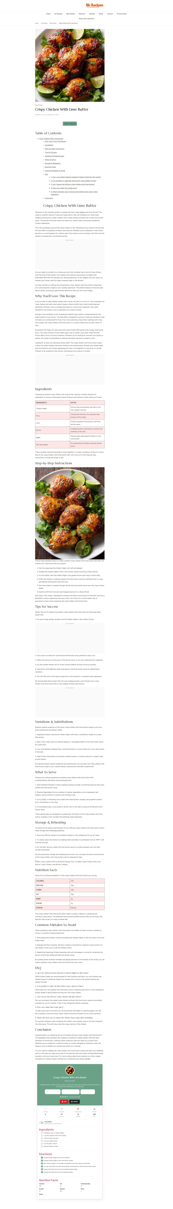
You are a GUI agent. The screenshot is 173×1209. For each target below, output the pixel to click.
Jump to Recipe (70, 124)
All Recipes (58, 14)
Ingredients (49, 145)
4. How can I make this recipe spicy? (64, 188)
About (101, 14)
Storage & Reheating (52, 163)
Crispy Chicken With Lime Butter (51, 139)
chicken (82, 212)
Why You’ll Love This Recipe (55, 141)
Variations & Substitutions (54, 156)
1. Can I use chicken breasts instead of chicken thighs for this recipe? (76, 177)
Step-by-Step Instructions (54, 149)
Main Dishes (70, 14)
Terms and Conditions (86, 19)
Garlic (38, 437)
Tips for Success (51, 152)
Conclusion (49, 198)
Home (48, 14)
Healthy (92, 14)
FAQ (46, 174)
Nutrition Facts (50, 167)
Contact (110, 14)
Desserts (82, 14)
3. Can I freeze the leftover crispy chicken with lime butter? (73, 184)
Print (75, 1101)
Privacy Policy (122, 14)
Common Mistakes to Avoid (55, 171)
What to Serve (50, 160)
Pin (65, 1101)
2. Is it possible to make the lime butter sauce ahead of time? (73, 181)
